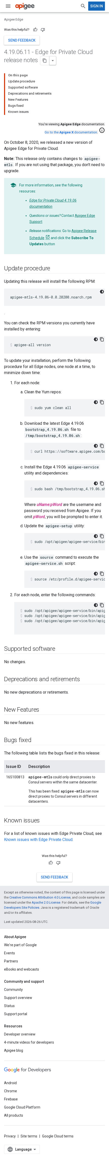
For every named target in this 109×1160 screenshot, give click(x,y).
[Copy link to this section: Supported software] (60, 649)
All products (13, 1115)
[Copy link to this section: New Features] (44, 710)
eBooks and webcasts (21, 969)
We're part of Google (20, 945)
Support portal (15, 1014)
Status (9, 1006)
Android (10, 1083)
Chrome (10, 1091)
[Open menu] (8, 6)
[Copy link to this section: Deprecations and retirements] (85, 680)
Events (9, 953)
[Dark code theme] (102, 292)
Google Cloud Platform (22, 1107)
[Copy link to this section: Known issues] (45, 821)
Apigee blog (13, 1050)
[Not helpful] (43, 29)
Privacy (10, 1136)
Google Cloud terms (58, 1136)
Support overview (18, 998)
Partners (11, 961)
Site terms (29, 1136)
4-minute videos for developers (29, 1042)
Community (13, 990)
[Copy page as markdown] (44, 60)
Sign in (96, 6)
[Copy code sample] (102, 339)
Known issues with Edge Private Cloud (38, 839)
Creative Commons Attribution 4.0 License (39, 897)
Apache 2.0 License (46, 902)
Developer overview (19, 1034)
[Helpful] (35, 29)
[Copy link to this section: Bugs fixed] (36, 740)
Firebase (11, 1099)
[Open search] (83, 6)
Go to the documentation (71, 132)
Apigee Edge (13, 19)
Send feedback (21, 40)
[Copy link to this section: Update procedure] (55, 269)
